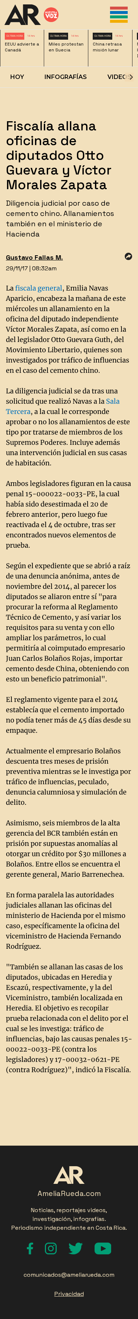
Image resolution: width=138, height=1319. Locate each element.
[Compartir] (128, 256)
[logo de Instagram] (51, 1248)
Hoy (17, 76)
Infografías (66, 76)
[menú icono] (119, 15)
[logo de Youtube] (103, 1248)
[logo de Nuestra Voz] (51, 14)
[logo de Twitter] (75, 1248)
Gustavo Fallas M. (34, 257)
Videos (119, 76)
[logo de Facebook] (30, 1248)
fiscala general (38, 288)
